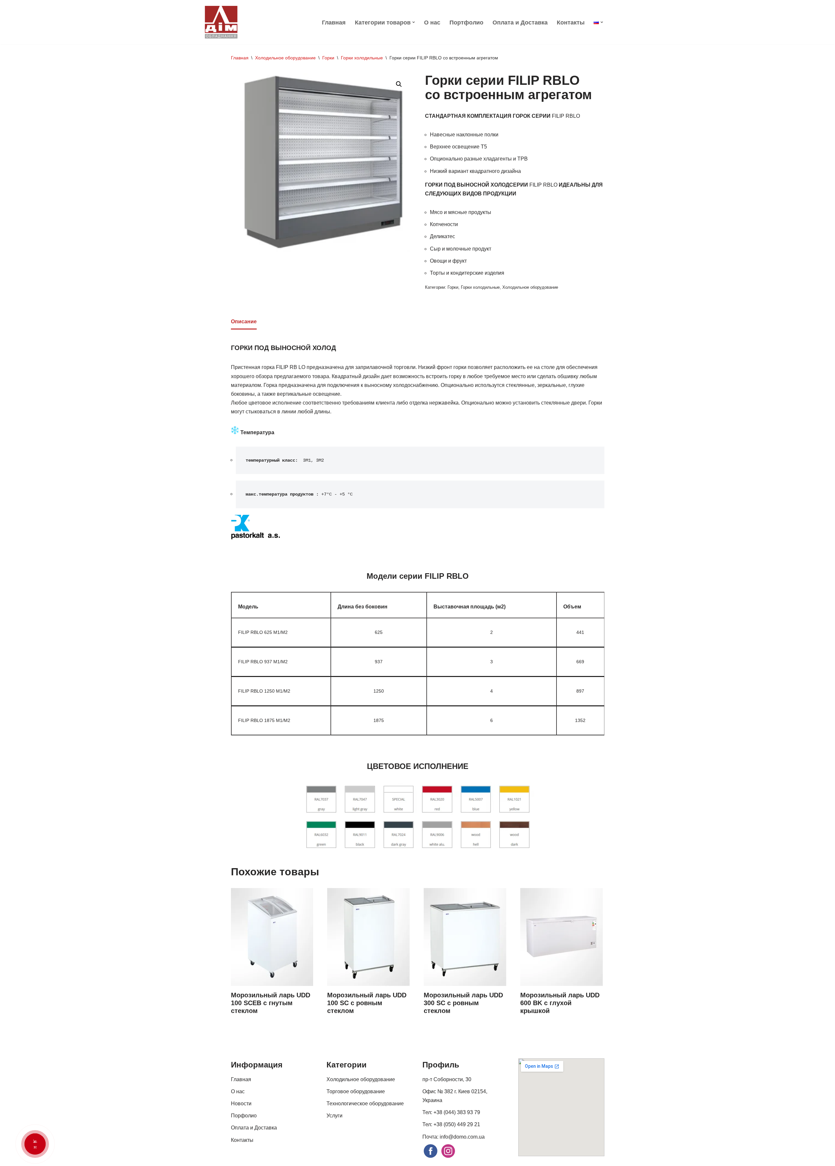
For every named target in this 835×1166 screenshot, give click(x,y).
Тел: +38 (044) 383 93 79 (451, 1112)
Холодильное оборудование (285, 57)
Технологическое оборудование (365, 1103)
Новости (241, 1103)
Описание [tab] (244, 321)
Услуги (334, 1115)
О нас (432, 22)
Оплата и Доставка (520, 22)
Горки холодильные (362, 57)
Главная (334, 22)
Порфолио (244, 1115)
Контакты (570, 22)
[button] (413, 22)
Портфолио (466, 22)
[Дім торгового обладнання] (221, 22)
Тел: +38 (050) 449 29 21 (451, 1124)
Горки (328, 57)
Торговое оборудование (355, 1091)
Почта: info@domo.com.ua (453, 1137)
